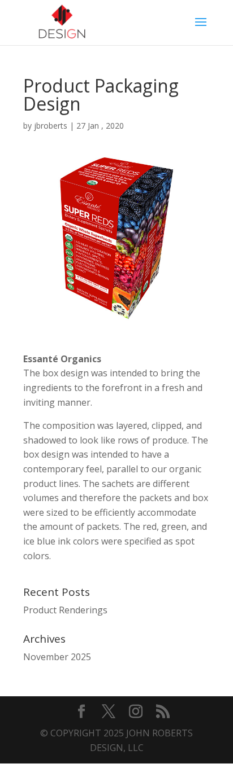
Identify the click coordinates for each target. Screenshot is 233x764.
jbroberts (50, 125)
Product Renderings (65, 610)
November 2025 (57, 657)
